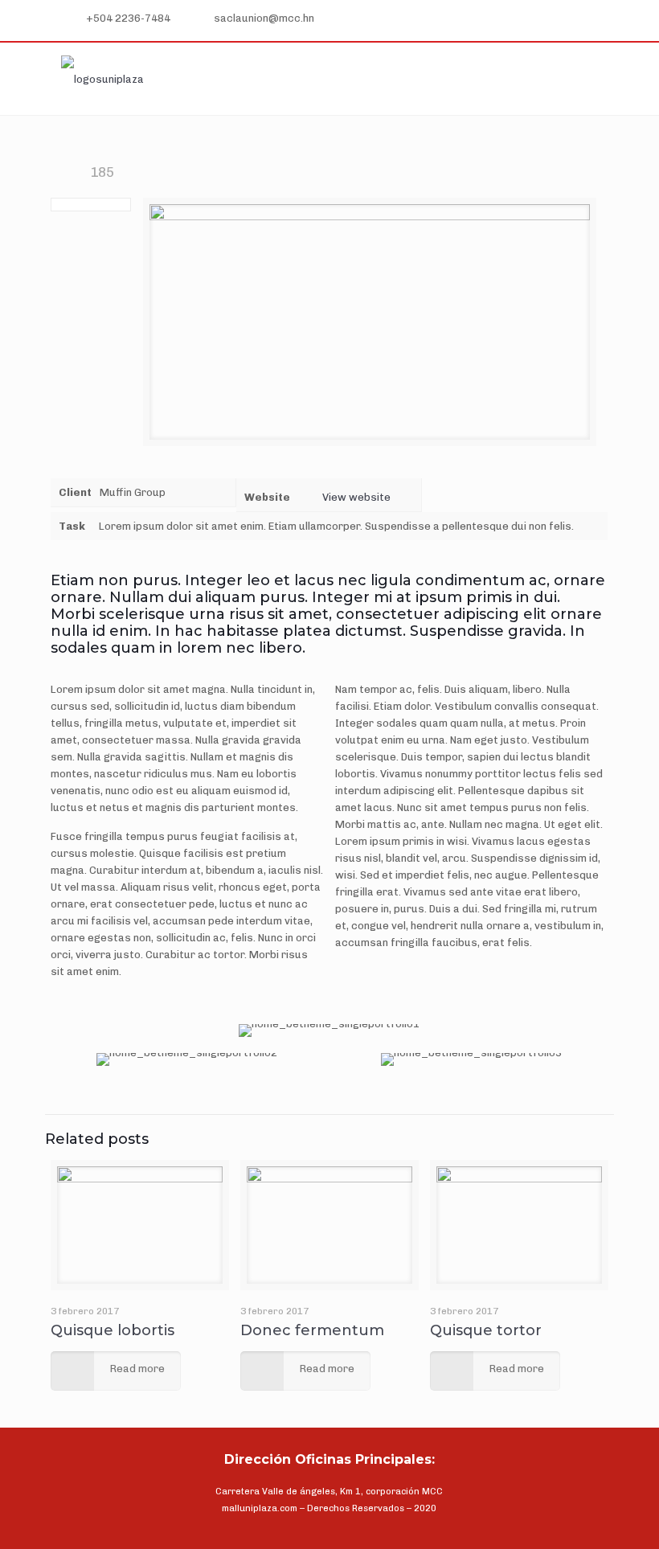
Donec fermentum (312, 1330)
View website (356, 497)
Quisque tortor (486, 1330)
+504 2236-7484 (128, 18)
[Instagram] (596, 19)
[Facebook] (574, 19)
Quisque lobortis (112, 1330)
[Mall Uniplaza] (102, 79)
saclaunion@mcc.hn (264, 18)
